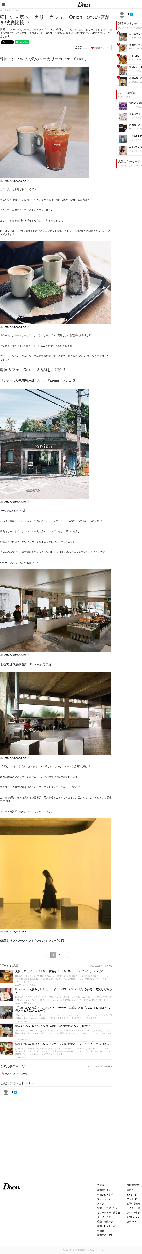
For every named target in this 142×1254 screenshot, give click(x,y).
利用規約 (131, 1194)
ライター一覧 (133, 1208)
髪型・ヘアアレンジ (107, 1208)
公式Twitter (132, 1221)
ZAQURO (19, 984)
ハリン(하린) (135, 70)
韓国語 (100, 1230)
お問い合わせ (133, 1203)
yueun (132, 48)
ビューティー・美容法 (108, 1212)
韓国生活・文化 (105, 1235)
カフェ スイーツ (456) (15, 1073)
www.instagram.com (15, 180)
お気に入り (99, 47)
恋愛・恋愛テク (105, 1221)
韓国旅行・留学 (105, 1194)
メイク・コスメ (105, 1203)
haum (17, 1003)
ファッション (104, 1199)
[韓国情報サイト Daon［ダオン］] (83, 4)
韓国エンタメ (104, 1190)
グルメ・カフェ (105, 1217)
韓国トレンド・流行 (107, 1226)
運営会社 (131, 1190)
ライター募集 (133, 1212)
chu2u (132, 128)
